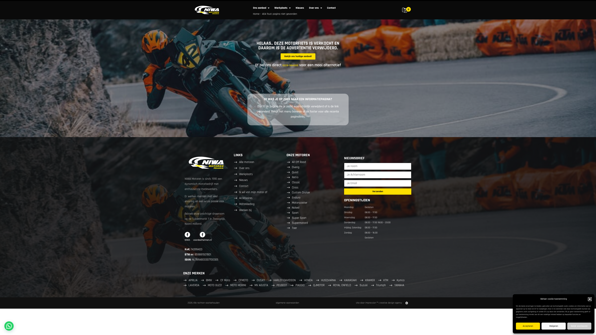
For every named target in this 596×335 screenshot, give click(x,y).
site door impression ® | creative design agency (379, 302)
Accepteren (528, 326)
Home (256, 14)
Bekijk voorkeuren (579, 326)
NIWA (187, 240)
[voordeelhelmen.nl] (202, 234)
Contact (331, 8)
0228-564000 (290, 65)
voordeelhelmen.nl (202, 240)
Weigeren (553, 326)
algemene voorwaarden (287, 302)
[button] (589, 299)
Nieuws (300, 8)
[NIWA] (187, 234)
